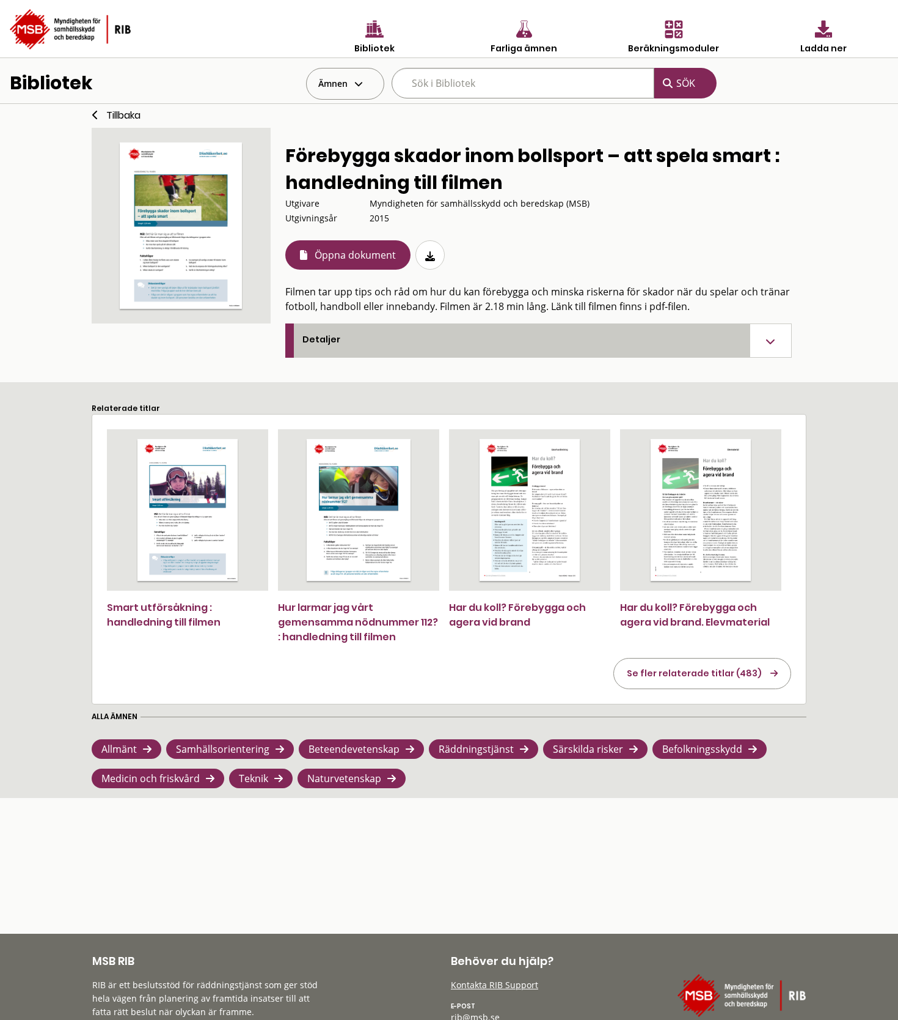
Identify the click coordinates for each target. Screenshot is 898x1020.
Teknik (253, 778)
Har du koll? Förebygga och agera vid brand (517, 615)
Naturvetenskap (344, 778)
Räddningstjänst (476, 749)
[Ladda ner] (430, 255)
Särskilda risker (588, 749)
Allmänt (119, 749)
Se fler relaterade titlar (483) (694, 673)
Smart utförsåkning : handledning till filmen (164, 615)
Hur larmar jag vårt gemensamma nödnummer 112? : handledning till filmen (358, 622)
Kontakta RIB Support (494, 985)
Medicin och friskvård (150, 778)
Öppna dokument (355, 255)
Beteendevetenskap (354, 749)
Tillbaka (123, 115)
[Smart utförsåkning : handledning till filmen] (187, 510)
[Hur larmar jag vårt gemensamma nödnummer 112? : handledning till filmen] (359, 510)
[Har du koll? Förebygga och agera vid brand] (530, 510)
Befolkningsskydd (702, 749)
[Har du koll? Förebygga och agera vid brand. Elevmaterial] (701, 510)
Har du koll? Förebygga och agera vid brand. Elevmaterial (695, 615)
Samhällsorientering (222, 749)
